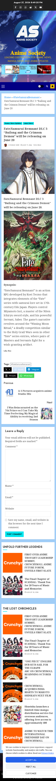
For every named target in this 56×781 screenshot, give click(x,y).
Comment (11, 446)
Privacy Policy (47, 753)
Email (9, 497)
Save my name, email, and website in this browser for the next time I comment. (28, 523)
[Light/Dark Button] (41, 86)
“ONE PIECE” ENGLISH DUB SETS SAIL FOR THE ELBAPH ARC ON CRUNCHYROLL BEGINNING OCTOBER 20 (39, 669)
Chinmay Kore (13, 145)
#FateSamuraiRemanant (26, 97)
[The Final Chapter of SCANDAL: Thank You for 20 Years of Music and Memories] (12, 585)
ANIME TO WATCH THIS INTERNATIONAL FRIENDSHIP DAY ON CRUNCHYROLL (39, 735)
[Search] (47, 86)
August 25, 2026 (32, 592)
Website (9, 508)
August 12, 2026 (32, 699)
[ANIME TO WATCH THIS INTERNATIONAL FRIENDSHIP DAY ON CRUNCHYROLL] (12, 737)
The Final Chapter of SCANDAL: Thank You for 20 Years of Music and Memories (37, 583)
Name (9, 485)
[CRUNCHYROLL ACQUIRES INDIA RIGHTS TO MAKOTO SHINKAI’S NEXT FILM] (12, 692)
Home (7, 97)
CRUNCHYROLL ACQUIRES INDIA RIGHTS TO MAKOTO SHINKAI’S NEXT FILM (38, 690)
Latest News (28, 123)
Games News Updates (13, 123)
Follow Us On (52, 86)
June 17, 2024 (27, 145)
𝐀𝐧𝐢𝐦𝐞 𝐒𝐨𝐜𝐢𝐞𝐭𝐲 (28, 53)
